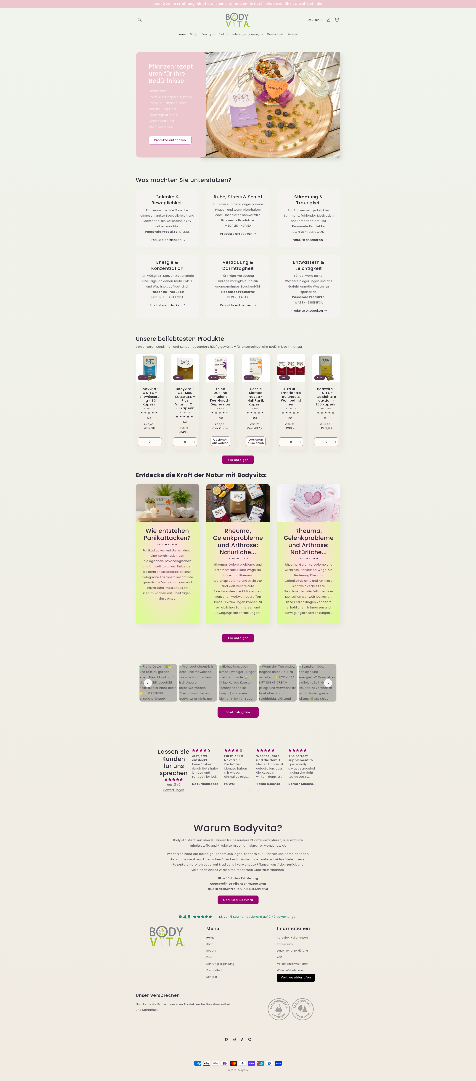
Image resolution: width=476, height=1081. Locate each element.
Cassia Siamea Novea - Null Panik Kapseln (255, 396)
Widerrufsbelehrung (291, 970)
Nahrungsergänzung (220, 964)
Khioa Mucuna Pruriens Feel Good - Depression (220, 396)
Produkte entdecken (170, 140)
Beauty (211, 950)
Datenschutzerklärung (292, 950)
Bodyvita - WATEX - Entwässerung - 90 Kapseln (150, 396)
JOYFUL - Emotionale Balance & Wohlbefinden (291, 396)
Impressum (285, 944)
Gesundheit (214, 970)
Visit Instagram (238, 712)
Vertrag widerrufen (296, 977)
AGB (280, 957)
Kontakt (211, 977)
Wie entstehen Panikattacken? (167, 534)
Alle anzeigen (238, 460)
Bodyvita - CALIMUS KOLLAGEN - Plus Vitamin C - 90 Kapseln (185, 398)
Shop (209, 944)
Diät (209, 957)
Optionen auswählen (220, 441)
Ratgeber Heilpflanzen (292, 937)
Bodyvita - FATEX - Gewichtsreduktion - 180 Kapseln (326, 396)
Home (210, 937)
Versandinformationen (293, 964)
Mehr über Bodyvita (238, 900)
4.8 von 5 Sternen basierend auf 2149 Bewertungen (258, 917)
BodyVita (243, 1070)
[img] (174, 779)
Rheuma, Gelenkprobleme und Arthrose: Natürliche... (238, 541)
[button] (140, 20)
